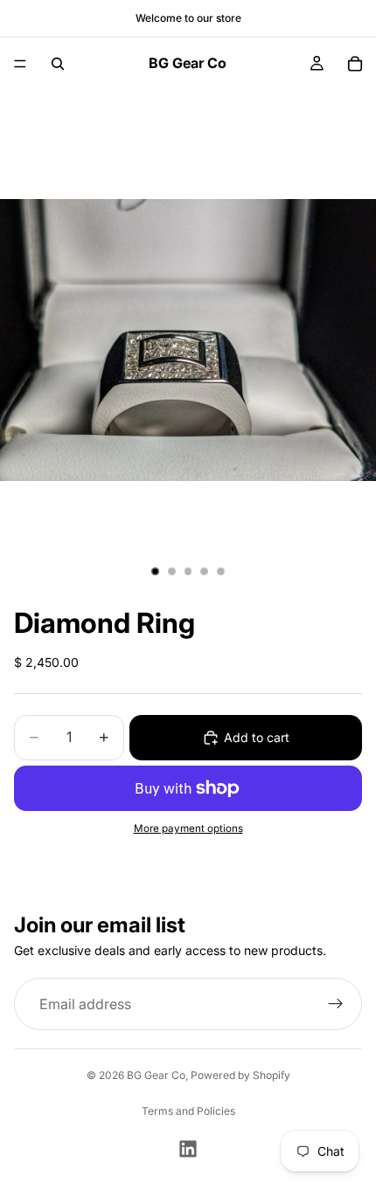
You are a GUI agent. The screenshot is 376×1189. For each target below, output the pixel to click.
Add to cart (256, 737)
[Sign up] (335, 1004)
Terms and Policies (188, 1110)
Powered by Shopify (240, 1075)
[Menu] (20, 64)
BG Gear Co (156, 1075)
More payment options (188, 828)
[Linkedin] (188, 1148)
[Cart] (355, 64)
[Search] (57, 64)
